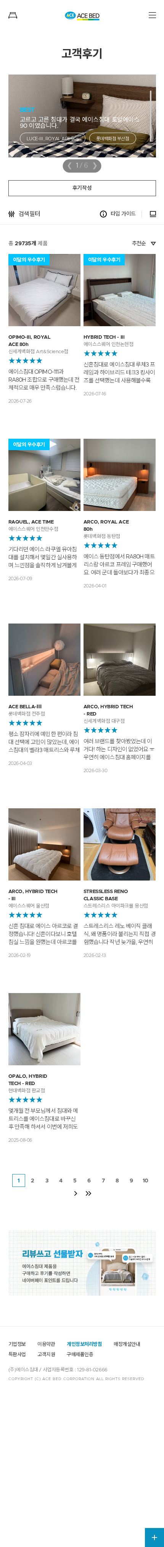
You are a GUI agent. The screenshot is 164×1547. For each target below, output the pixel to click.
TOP (154, 1521)
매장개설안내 (127, 1344)
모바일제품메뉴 (12, 15)
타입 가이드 (123, 214)
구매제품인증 (80, 1354)
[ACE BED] (82, 16)
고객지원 (46, 1354)
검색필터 (29, 214)
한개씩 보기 (153, 214)
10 (145, 1181)
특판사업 (17, 1354)
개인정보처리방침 (84, 1344)
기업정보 (17, 1344)
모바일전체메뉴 (152, 15)
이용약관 (46, 1344)
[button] (150, 115)
